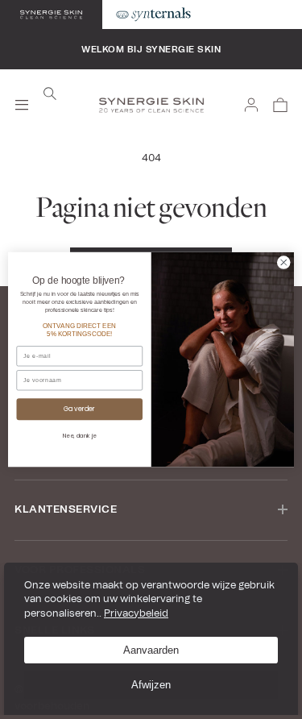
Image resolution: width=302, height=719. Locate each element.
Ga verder (80, 409)
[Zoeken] (49, 93)
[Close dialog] (284, 263)
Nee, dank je (80, 435)
